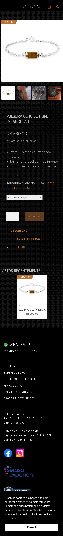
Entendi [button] (31, 527)
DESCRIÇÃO (19, 230)
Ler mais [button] (10, 518)
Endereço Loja (14, 372)
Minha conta (13, 385)
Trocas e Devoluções (19, 398)
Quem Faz (10, 366)
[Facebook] (8, 453)
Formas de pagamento (20, 392)
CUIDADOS (18, 247)
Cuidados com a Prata (20, 379)
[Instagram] (20, 453)
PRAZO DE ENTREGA (25, 238)
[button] (5, 6)
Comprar (34, 216)
